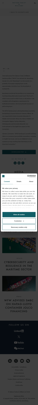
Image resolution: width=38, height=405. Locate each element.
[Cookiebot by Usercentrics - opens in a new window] (27, 176)
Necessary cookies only (19, 227)
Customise (18, 221)
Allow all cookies (19, 214)
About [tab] (31, 181)
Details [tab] (19, 181)
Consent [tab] (7, 181)
